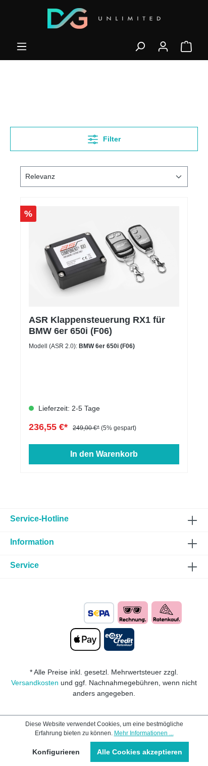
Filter (111, 139)
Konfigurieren (56, 752)
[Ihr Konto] (163, 46)
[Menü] (21, 46)
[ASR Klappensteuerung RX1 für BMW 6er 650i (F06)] (104, 256)
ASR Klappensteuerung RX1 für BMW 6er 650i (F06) (97, 325)
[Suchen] (139, 46)
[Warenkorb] (186, 46)
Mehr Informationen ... (144, 733)
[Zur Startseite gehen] (104, 18)
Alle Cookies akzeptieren (139, 752)
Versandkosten (35, 683)
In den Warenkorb (104, 454)
